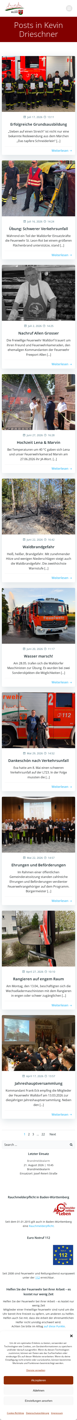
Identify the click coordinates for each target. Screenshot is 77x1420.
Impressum (57, 1413)
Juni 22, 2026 (35, 539)
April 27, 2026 (34, 971)
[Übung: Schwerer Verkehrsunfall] (38, 188)
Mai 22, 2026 (35, 857)
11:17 (51, 649)
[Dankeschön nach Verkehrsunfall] (38, 720)
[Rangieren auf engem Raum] (38, 938)
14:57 (51, 857)
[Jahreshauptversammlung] (38, 1043)
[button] (71, 1336)
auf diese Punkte (54, 1326)
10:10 (51, 971)
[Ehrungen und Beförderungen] (38, 824)
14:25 (50, 326)
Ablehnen (38, 1390)
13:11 (50, 117)
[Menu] (69, 8)
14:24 (50, 221)
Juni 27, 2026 (35, 435)
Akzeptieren (38, 1380)
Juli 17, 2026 (34, 117)
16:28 (51, 435)
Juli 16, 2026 (34, 221)
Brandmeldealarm (38, 1161)
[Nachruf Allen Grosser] (38, 293)
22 (43, 1134)
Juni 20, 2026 (35, 649)
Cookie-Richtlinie (15, 1413)
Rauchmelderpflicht (41, 1226)
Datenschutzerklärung (37, 1413)
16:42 (51, 539)
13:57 (51, 1076)
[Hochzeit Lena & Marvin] (38, 402)
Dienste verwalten (35, 1370)
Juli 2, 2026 (35, 326)
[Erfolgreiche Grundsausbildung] (38, 84)
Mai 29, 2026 (35, 753)
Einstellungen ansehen (38, 1400)
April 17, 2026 (34, 1076)
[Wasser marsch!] (38, 615)
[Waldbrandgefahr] (38, 506)
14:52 (51, 753)
